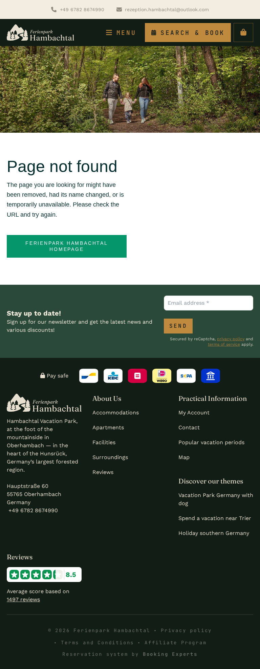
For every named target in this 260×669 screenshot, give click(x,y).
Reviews (102, 472)
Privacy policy (186, 630)
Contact (189, 427)
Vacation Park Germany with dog (215, 499)
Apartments (108, 427)
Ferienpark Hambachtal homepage (66, 246)
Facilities (103, 442)
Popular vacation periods (211, 442)
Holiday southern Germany (213, 533)
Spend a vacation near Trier (214, 518)
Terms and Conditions (97, 643)
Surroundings (110, 457)
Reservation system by (130, 654)
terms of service (224, 344)
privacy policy (230, 339)
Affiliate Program (176, 643)
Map (184, 457)
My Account (194, 412)
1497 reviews (23, 599)
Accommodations (115, 412)
